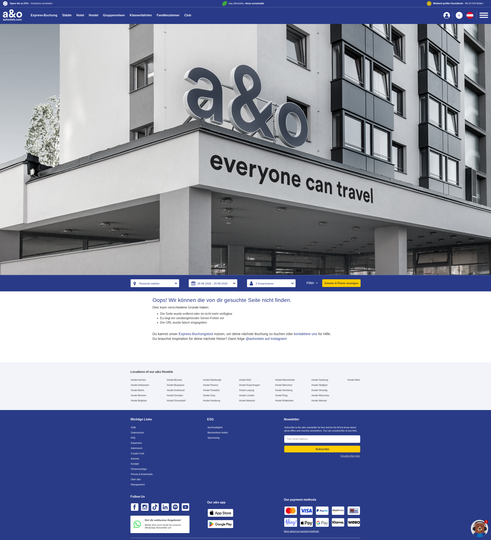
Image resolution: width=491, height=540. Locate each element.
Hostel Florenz (210, 385)
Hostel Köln (245, 380)
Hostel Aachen (138, 380)
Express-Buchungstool (196, 334)
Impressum (136, 448)
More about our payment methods (301, 531)
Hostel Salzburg (319, 380)
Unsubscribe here (350, 456)
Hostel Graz (209, 395)
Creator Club (137, 453)
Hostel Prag (281, 395)
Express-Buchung (44, 15)
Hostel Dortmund (176, 390)
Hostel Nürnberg (283, 390)
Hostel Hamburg (211, 400)
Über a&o (136, 479)
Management (138, 484)
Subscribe (322, 449)
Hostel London (247, 395)
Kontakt (135, 464)
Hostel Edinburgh (212, 380)
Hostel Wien (354, 380)
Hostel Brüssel (174, 380)
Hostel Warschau (320, 395)
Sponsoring (214, 437)
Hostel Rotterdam (284, 400)
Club (187, 15)
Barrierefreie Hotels (218, 432)
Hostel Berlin (137, 390)
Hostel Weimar (319, 400)
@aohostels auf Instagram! (266, 339)
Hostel (93, 15)
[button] (83, 3)
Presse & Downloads (142, 474)
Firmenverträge (139, 469)
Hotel (80, 15)
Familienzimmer (168, 15)
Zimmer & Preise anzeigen (341, 283)
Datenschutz (137, 432)
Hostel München (283, 385)
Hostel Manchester (285, 380)
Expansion (136, 443)
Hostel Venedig (319, 390)
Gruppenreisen (114, 15)
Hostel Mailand (247, 400)
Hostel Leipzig (246, 390)
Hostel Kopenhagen (249, 385)
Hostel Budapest (175, 385)
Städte (67, 15)
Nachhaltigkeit (215, 427)
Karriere (135, 458)
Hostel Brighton (139, 400)
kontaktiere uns (305, 334)
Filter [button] (310, 283)
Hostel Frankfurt (211, 390)
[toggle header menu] (483, 15)
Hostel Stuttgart (319, 385)
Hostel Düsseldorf (176, 400)
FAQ (133, 437)
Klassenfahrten (141, 15)
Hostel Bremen (138, 395)
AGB (133, 427)
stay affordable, (246, 3)
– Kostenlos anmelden (31, 3)
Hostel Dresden (175, 395)
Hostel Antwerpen (140, 385)
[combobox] (154, 283)
